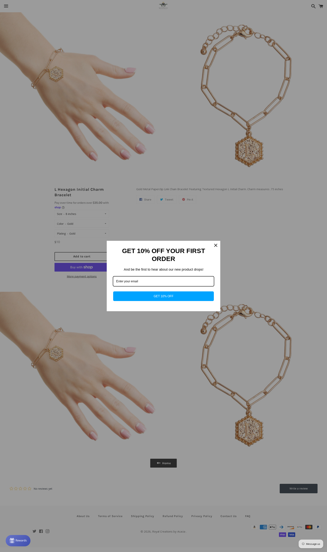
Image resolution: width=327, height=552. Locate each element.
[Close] (215, 245)
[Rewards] (18, 540)
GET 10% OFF (164, 296)
